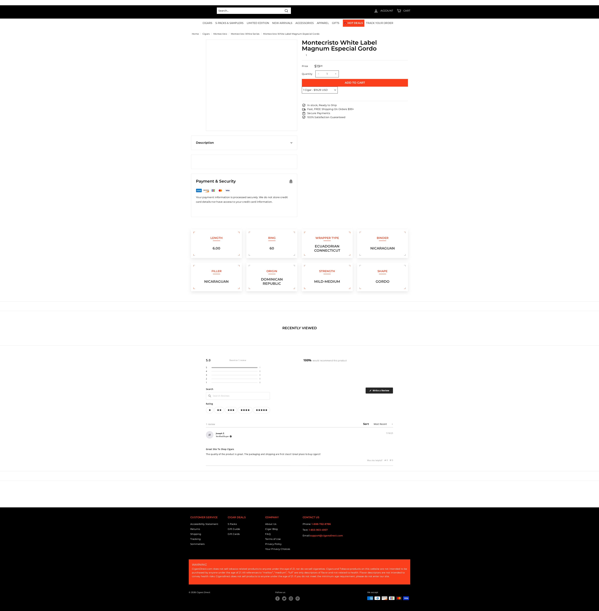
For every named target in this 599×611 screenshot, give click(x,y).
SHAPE (382, 271)
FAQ (268, 534)
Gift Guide (234, 529)
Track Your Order (379, 23)
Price (305, 66)
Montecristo (220, 34)
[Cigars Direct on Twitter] (284, 598)
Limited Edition (258, 23)
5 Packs (232, 524)
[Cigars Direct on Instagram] (291, 598)
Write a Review (382, 391)
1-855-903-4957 (318, 529)
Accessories (304, 23)
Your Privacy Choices (277, 548)
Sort (366, 424)
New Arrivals (282, 23)
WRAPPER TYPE (327, 238)
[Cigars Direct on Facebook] (277, 598)
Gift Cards (234, 534)
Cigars (207, 23)
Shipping (195, 534)
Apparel (323, 23)
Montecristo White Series (245, 34)
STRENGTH (327, 271)
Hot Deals (355, 23)
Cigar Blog (271, 529)
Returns (195, 529)
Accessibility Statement (204, 524)
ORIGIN (271, 271)
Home (195, 34)
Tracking (195, 539)
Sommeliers (197, 544)
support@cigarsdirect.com (326, 535)
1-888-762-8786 (321, 524)
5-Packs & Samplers (229, 23)
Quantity (307, 73)
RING (272, 238)
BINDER (382, 238)
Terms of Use (273, 539)
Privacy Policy (273, 544)
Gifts (335, 23)
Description (205, 142)
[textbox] (238, 396)
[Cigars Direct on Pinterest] (297, 598)
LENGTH (216, 238)
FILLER (217, 271)
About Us (270, 524)
